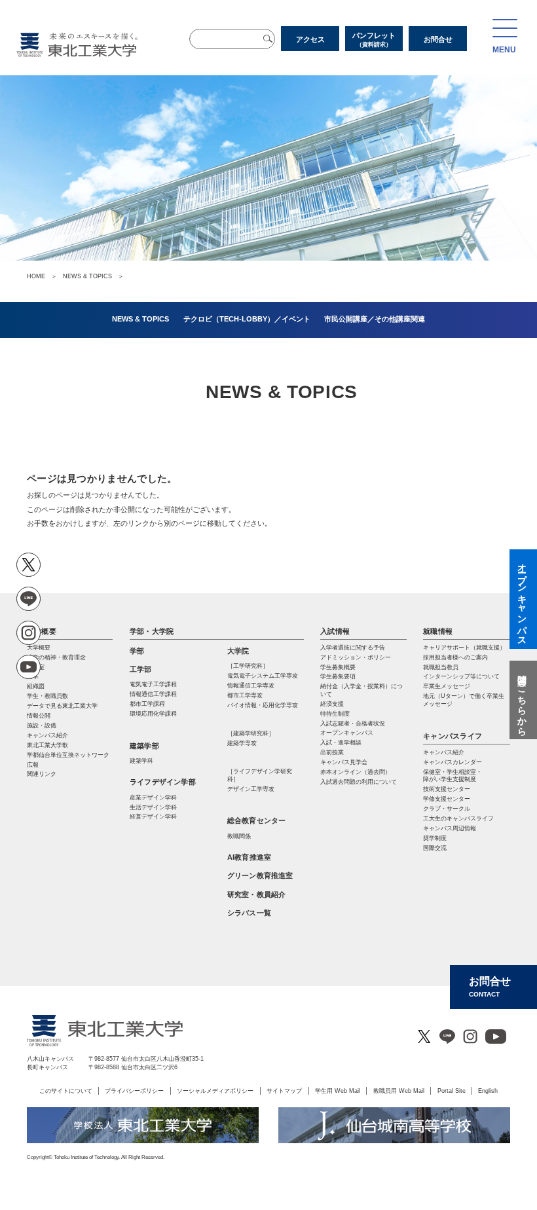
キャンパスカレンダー (452, 762)
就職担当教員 (440, 667)
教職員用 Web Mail (398, 1090)
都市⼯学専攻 (245, 695)
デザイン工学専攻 (250, 789)
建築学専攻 (242, 743)
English (488, 1090)
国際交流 (435, 848)
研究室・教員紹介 (256, 894)
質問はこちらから (522, 700)
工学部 (141, 669)
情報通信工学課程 (153, 694)
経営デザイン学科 (153, 816)
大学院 (238, 651)
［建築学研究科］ (250, 733)
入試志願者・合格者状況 (352, 723)
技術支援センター (446, 789)
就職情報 (438, 631)
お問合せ (438, 39)
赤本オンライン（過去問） (355, 772)
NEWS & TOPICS (87, 276)
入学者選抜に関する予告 (352, 647)
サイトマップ (284, 1090)
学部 (137, 651)
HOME (36, 276)
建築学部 (144, 746)
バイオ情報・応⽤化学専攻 (262, 705)
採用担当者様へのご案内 (455, 657)
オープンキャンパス (346, 732)
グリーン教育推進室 (260, 875)
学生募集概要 (338, 667)
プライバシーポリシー (134, 1090)
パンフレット (374, 39)
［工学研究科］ (247, 666)
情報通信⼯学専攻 (250, 685)
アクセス (310, 39)
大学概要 (41, 631)
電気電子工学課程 (153, 684)
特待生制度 (335, 713)
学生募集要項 (338, 676)
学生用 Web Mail (337, 1090)
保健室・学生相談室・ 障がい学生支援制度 (452, 775)
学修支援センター (446, 799)
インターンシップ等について (461, 676)
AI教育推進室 (249, 857)
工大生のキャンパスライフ (458, 818)
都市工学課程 (147, 704)
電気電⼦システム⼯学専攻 (262, 675)
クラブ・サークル (446, 808)
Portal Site (451, 1090)
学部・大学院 (152, 631)
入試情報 (335, 631)
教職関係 (239, 836)
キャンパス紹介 (443, 752)
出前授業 (332, 752)
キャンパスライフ (452, 736)
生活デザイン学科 (153, 807)
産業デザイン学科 (153, 797)
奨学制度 (435, 838)
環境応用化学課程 (153, 713)
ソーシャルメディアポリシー (215, 1090)
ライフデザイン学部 (163, 782)
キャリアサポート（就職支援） (464, 647)
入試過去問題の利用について (358, 782)
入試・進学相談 (340, 742)
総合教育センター (256, 820)
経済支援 (332, 704)
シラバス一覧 (249, 913)
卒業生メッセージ (446, 686)
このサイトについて (65, 1090)
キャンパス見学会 (343, 762)
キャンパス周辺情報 (449, 828)
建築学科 (141, 761)
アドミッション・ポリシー (355, 657)
